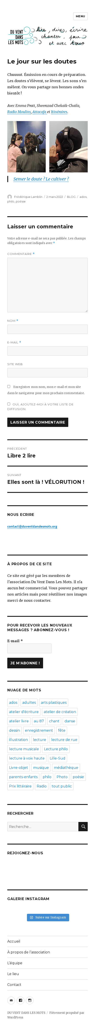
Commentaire (21, 254)
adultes (29, 702)
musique (41, 768)
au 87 (39, 721)
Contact (14, 985)
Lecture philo (56, 749)
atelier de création (60, 712)
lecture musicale (24, 749)
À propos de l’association (28, 952)
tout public (62, 786)
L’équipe (14, 963)
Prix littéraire (20, 786)
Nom (12, 321)
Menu (80, 16)
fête (61, 730)
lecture (39, 740)
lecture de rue (64, 740)
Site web (15, 364)
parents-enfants (23, 777)
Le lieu (13, 974)
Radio (42, 786)
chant (54, 721)
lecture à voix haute (27, 758)
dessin (14, 730)
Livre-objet (18, 768)
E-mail (14, 342)
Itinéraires (59, 112)
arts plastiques (53, 702)
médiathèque (66, 768)
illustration (18, 740)
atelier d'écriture (24, 712)
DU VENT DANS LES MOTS (26, 1013)
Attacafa (39, 112)
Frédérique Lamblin (28, 197)
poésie (21, 201)
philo (10, 201)
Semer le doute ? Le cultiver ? (41, 179)
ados (83, 197)
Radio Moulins (19, 112)
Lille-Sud (57, 758)
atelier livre (19, 721)
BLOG (71, 197)
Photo (62, 777)
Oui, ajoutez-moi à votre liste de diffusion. (40, 407)
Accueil (13, 941)
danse (70, 721)
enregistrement (39, 730)
